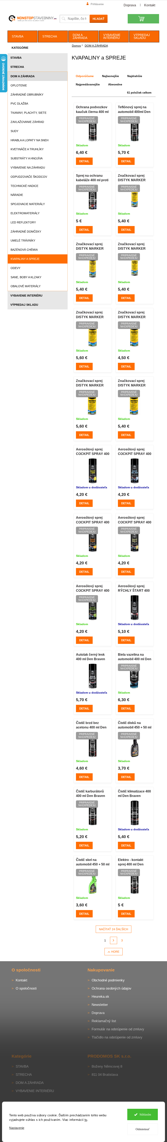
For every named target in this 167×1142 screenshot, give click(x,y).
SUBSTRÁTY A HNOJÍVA (27, 158)
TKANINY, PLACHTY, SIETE (28, 112)
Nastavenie (16, 1127)
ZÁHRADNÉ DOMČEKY (26, 231)
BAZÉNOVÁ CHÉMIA (24, 249)
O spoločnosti (26, 988)
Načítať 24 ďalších (113, 929)
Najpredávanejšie (88, 84)
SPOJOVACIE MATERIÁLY (28, 204)
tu (86, 1119)
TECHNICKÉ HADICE (24, 186)
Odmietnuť (142, 1129)
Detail (84, 161)
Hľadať (98, 18)
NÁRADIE (17, 194)
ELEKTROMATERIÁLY (25, 213)
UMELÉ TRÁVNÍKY (23, 240)
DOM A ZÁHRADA (23, 76)
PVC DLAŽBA (19, 103)
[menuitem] (22, 36)
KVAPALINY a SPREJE (25, 258)
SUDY (14, 131)
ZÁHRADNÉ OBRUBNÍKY (27, 94)
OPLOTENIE (19, 85)
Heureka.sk (100, 997)
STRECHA (17, 66)
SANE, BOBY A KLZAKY (26, 277)
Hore (115, 951)
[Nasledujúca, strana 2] (113, 940)
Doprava (130, 5)
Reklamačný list (104, 1021)
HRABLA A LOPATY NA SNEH (29, 140)
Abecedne (115, 84)
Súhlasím (145, 1114)
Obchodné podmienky (108, 980)
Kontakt (149, 5)
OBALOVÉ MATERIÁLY (26, 286)
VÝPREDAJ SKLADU (24, 304)
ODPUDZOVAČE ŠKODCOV (29, 176)
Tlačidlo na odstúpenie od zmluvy (117, 1037)
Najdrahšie (134, 76)
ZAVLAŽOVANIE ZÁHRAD (27, 122)
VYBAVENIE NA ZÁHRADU (28, 167)
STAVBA (16, 57)
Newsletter (100, 1005)
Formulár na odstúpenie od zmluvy (118, 1029)
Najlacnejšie (110, 76)
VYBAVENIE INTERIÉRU (26, 295)
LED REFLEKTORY (23, 222)
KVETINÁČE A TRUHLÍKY (27, 149)
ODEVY (15, 268)
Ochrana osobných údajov (111, 988)
